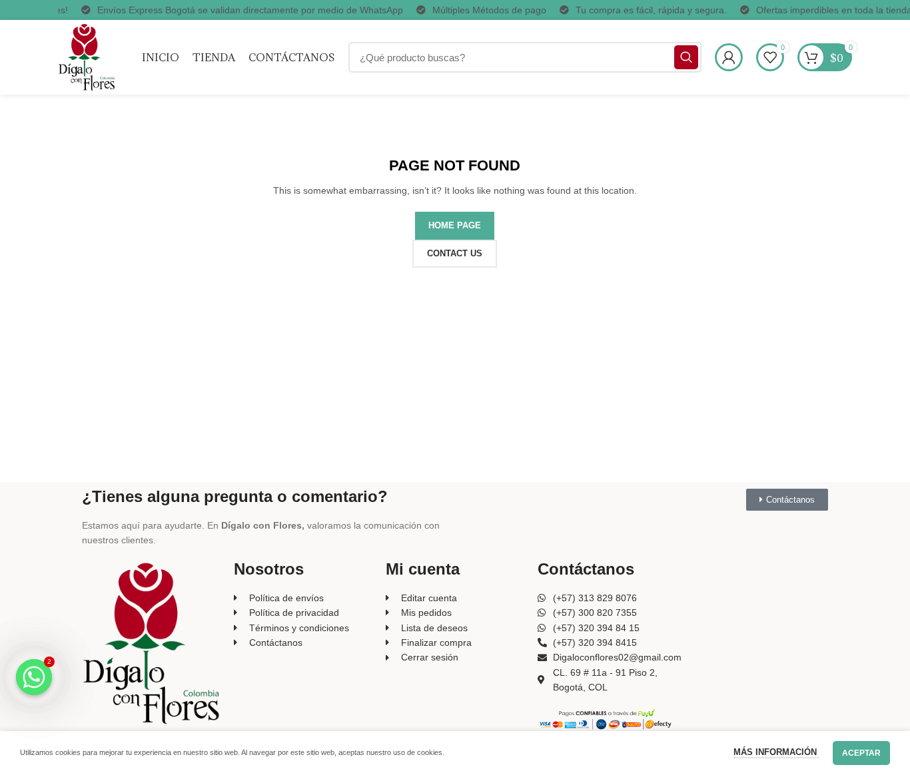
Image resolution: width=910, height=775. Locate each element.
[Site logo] (86, 56)
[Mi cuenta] (728, 57)
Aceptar (861, 753)
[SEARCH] (686, 57)
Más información (776, 752)
